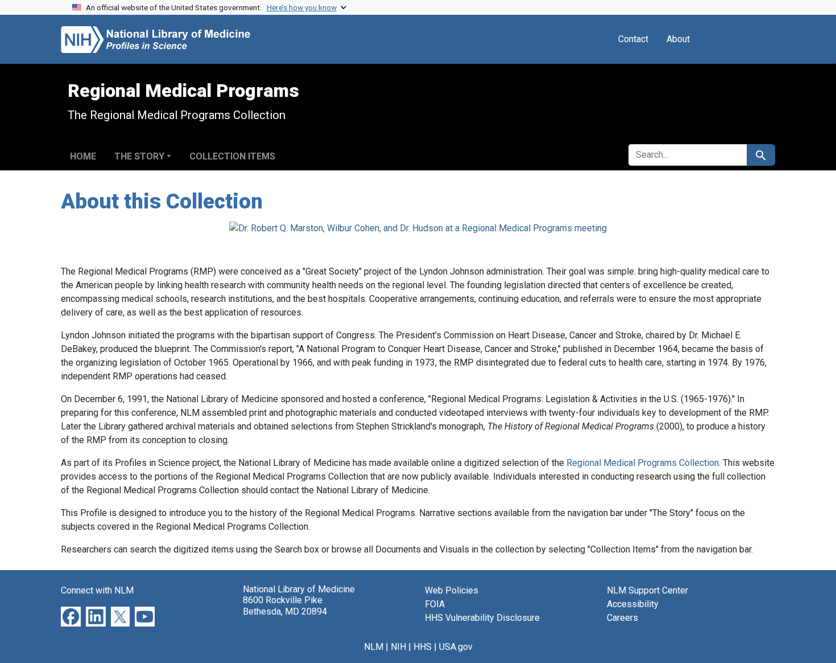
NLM (373, 646)
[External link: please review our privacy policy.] (71, 616)
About (678, 39)
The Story (139, 156)
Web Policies (451, 590)
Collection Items (232, 156)
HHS (422, 646)
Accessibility (633, 604)
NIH (398, 646)
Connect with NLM (97, 590)
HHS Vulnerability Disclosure (482, 617)
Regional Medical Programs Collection (642, 462)
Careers (622, 617)
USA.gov (456, 646)
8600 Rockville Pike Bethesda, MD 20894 (285, 605)
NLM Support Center (647, 590)
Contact (633, 39)
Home (83, 156)
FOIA (435, 604)
